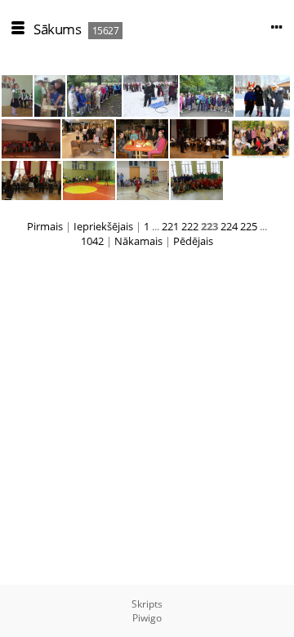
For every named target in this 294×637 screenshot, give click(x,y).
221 (170, 226)
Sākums (57, 29)
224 (229, 226)
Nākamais (138, 241)
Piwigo (147, 618)
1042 (92, 241)
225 (248, 226)
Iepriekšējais (103, 226)
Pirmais (45, 226)
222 (189, 226)
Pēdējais (193, 241)
